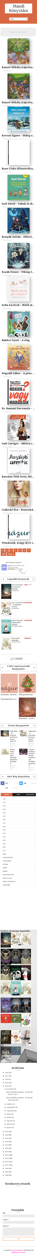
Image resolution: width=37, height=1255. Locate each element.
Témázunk (6, 885)
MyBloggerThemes (18, 1252)
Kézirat (5, 864)
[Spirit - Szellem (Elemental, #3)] (26, 1045)
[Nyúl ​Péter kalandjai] (26, 994)
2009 (7, 1172)
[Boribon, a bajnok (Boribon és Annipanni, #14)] (16, 1054)
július (9, 1114)
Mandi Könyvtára (18, 8)
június (9, 1117)
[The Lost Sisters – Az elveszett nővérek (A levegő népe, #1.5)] (6, 598)
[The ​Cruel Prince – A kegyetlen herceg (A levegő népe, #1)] (6, 616)
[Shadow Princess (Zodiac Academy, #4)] (6, 964)
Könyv (5, 868)
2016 (4, 819)
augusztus (11, 1111)
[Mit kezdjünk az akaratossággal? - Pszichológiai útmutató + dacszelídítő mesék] (16, 1042)
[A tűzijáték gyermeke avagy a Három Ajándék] (6, 1012)
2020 (4, 833)
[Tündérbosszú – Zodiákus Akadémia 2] (26, 963)
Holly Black (16, 590)
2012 (4, 806)
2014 (4, 812)
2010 (4, 799)
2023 (4, 844)
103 (3, 554)
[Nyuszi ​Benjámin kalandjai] (6, 993)
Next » (11, 554)
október (10, 1104)
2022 (4, 840)
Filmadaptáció (8, 857)
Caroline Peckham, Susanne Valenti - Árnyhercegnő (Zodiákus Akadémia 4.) (32, 757)
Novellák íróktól (9, 881)
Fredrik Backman (17, 626)
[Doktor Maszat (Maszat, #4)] (16, 1022)
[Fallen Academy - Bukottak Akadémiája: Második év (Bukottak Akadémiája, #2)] (16, 1012)
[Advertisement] (18, 907)
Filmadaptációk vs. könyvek (9, 699)
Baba (4, 854)
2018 (4, 826)
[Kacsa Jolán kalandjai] (6, 649)
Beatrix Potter (17, 642)
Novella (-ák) (7, 878)
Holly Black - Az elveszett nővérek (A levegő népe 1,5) (27, 718)
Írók (18, 794)
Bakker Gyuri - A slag (16, 340)
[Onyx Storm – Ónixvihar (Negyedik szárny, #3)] (6, 1062)
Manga (5, 871)
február (10, 1124)
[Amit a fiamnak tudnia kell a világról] (6, 633)
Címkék (6, 794)
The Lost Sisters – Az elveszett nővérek (18, 587)
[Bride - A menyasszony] (26, 979)
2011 (4, 802)
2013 (4, 809)
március (10, 1121)
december (10, 1089)
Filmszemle (7, 861)
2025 (4, 850)
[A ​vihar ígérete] (6, 1043)
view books (23, 573)
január (9, 1127)
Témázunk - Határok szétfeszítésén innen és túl (9, 695)
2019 (4, 830)
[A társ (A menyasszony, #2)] (16, 979)
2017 (4, 823)
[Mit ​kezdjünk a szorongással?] (26, 1026)
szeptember (11, 1107)
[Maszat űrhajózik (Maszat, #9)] (6, 1022)
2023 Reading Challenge (13, 562)
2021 (4, 837)
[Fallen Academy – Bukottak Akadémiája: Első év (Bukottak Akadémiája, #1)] (26, 1012)
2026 (7, 1072)
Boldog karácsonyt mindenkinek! (27, 695)
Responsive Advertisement (18, 32)
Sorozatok (30, 794)
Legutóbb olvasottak (18, 579)
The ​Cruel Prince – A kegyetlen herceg (18, 604)
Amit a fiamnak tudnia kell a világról (17, 622)
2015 (4, 816)
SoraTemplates (16, 1250)
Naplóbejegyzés (8, 874)
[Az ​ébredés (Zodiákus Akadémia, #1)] (6, 979)
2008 (7, 1175)
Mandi (9, 565)
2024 (4, 847)
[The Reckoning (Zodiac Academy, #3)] (16, 963)
